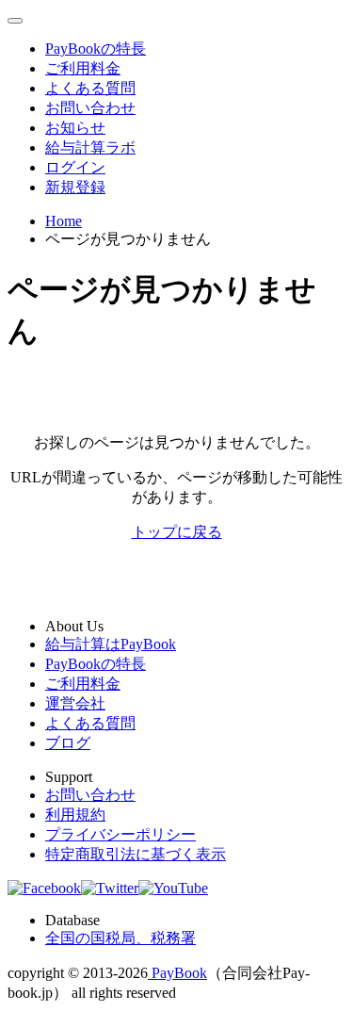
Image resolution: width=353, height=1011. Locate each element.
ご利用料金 (82, 68)
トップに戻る (177, 532)
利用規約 (75, 815)
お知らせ (75, 128)
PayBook (177, 973)
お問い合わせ (90, 108)
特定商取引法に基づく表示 (135, 854)
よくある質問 (90, 88)
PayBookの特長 (95, 49)
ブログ (67, 743)
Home (63, 221)
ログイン (75, 167)
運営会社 (75, 703)
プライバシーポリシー (120, 834)
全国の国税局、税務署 (120, 938)
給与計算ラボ (90, 147)
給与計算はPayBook (110, 644)
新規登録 (75, 187)
